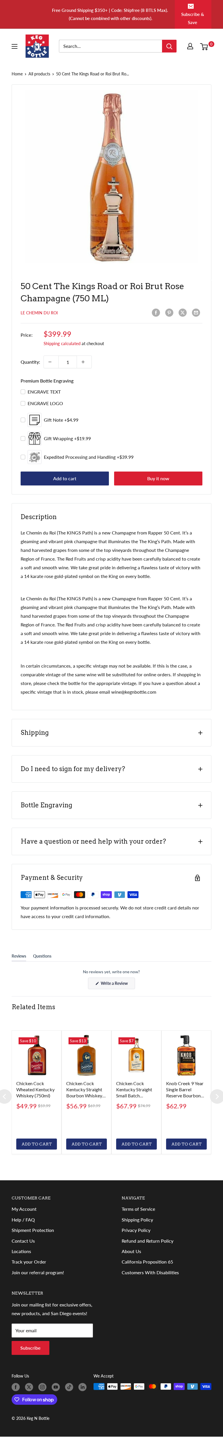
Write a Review (117, 984)
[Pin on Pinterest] (170, 313)
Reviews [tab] (19, 957)
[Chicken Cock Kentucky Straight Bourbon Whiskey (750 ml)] (86, 1055)
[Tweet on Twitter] (184, 313)
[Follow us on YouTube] (57, 1387)
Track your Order (29, 1261)
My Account (24, 1209)
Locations (21, 1251)
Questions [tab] (42, 957)
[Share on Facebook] (157, 313)
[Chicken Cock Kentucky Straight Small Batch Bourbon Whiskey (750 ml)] (136, 1055)
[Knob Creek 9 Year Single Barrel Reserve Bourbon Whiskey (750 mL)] (186, 1055)
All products (39, 73)
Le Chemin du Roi (39, 312)
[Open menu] (16, 46)
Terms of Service (138, 1209)
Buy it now (158, 478)
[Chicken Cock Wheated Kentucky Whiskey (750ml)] (36, 1055)
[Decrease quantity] (51, 362)
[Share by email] (197, 313)
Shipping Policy (137, 1219)
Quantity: (30, 362)
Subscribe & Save (192, 18)
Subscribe (30, 1348)
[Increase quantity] (84, 362)
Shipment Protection (33, 1230)
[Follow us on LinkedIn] (83, 1387)
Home (17, 73)
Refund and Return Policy (147, 1241)
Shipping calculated (62, 343)
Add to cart (64, 478)
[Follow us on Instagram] (43, 1387)
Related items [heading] (33, 1007)
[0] (205, 46)
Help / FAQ (23, 1219)
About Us (131, 1251)
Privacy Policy (136, 1230)
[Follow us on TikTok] (70, 1387)
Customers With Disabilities (150, 1272)
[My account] (191, 46)
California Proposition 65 (147, 1261)
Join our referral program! (38, 1272)
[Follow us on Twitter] (30, 1387)
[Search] (169, 46)
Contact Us (23, 1241)
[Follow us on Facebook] (17, 1387)
